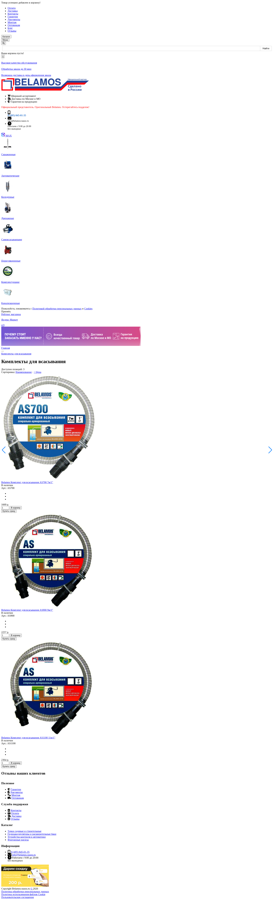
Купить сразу (9, 511)
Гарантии (16, 789)
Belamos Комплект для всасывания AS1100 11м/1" (28, 737)
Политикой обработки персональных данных (57, 308)
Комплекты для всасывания (16, 353)
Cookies (88, 308)
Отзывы (15, 819)
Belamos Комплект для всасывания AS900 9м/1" (27, 610)
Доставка (16, 816)
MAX (9, 135)
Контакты (16, 810)
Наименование (24, 372)
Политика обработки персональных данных (25, 891)
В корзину (15, 508)
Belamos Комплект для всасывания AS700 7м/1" (27, 482)
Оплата (15, 813)
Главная (5, 348)
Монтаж (15, 795)
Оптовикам (17, 798)
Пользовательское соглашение (17, 897)
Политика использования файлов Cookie (23, 894)
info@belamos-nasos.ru (18, 121)
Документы (16, 792)
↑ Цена (37, 372)
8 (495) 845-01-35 (17, 115)
